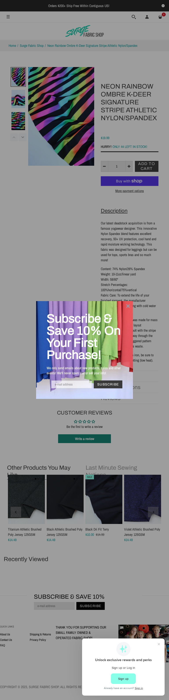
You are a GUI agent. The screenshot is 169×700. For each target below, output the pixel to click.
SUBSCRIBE (108, 384)
